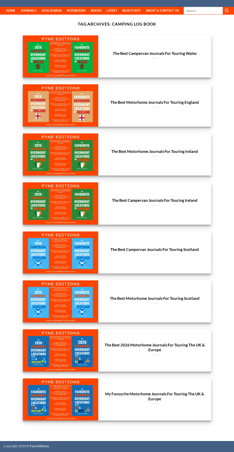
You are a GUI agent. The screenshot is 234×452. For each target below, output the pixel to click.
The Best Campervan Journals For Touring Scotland (154, 249)
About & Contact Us (162, 10)
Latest (111, 10)
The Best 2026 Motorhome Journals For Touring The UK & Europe (155, 347)
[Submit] (227, 11)
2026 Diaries (52, 10)
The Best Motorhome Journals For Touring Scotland (154, 298)
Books (96, 10)
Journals (28, 10)
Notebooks (76, 10)
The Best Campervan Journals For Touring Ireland (154, 200)
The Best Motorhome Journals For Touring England (154, 102)
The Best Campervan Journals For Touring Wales (155, 53)
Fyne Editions (30, 3)
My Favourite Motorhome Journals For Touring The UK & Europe (154, 396)
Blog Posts (131, 10)
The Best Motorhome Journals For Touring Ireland (154, 151)
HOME (10, 10)
